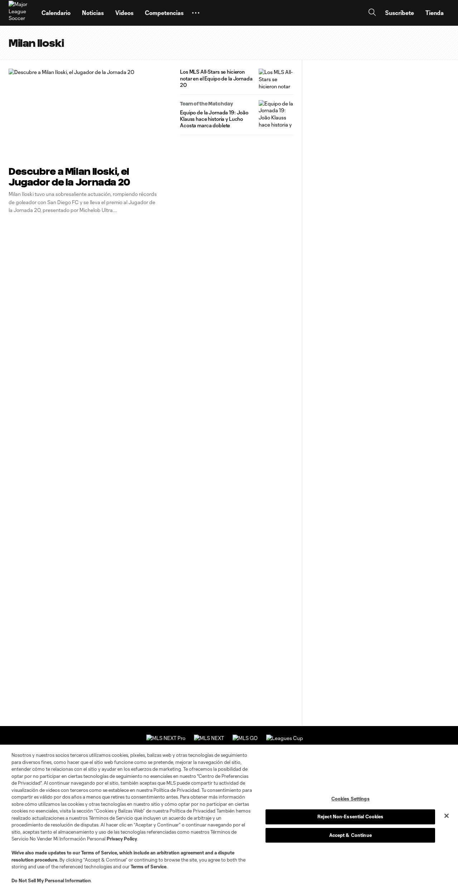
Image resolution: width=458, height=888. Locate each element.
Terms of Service (99, 852)
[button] (195, 13)
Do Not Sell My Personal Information (51, 880)
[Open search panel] (372, 13)
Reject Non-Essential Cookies (350, 816)
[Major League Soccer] (21, 13)
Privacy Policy (122, 839)
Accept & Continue (350, 835)
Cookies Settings (350, 798)
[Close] (446, 816)
